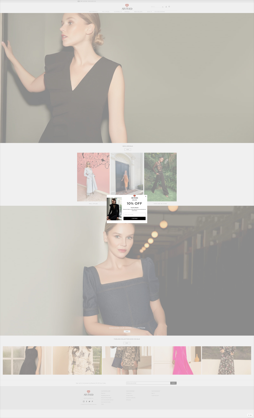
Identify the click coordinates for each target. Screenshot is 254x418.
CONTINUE (134, 218)
